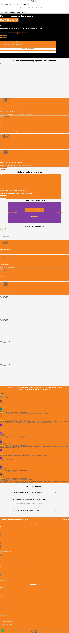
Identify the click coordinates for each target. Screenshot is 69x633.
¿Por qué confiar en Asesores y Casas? (34, 507)
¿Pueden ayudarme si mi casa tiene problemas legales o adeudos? (34, 492)
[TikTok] (68, 519)
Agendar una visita (3, 594)
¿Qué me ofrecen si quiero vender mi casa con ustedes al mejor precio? (34, 499)
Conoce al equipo (2, 606)
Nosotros (18, 4)
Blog (28, 4)
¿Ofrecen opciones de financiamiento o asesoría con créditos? (34, 503)
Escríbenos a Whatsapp (3, 615)
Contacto (24, 4)
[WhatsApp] (2, 630)
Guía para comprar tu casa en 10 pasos (6, 621)
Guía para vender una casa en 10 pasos (6, 624)
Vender (6, 4)
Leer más (31, 482)
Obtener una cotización (3, 590)
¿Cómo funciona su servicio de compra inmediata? (34, 496)
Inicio (2, 4)
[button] (11, 212)
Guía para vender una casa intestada (5, 627)
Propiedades (12, 4)
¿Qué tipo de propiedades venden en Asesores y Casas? (34, 510)
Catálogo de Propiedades (4, 600)
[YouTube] (66, 519)
